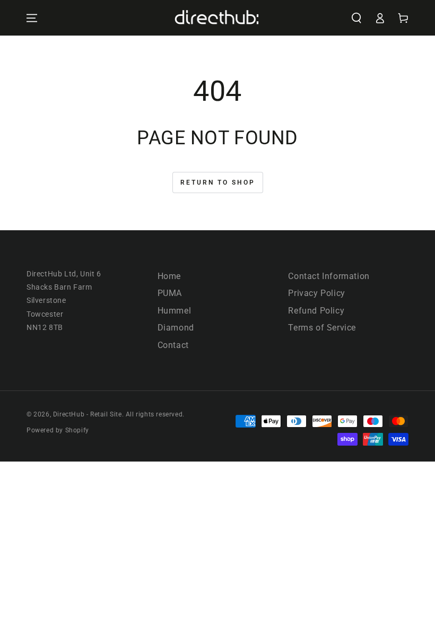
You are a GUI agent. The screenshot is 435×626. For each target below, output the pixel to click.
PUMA (170, 293)
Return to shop (217, 182)
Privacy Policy (316, 293)
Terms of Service (322, 328)
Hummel (175, 311)
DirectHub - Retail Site (87, 414)
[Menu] (32, 18)
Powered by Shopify (58, 430)
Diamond (176, 328)
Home (169, 276)
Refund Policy (316, 311)
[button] (356, 18)
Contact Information (328, 276)
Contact (173, 345)
